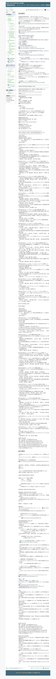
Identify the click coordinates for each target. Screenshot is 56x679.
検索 (14, 12)
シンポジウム (12, 24)
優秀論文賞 (11, 36)
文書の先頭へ (47, 668)
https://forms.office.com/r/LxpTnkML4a (28, 122)
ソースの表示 (10, 9)
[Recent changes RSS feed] (25, 674)
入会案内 (9, 53)
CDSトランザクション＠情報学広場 (11, 86)
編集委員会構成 (11, 82)
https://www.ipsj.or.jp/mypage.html (27, 71)
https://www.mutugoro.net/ (25, 103)
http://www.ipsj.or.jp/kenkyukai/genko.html (29, 576)
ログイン (48, 9)
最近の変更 (34, 9)
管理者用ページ (11, 93)
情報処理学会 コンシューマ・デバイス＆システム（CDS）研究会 (28, 5)
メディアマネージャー (37, 668)
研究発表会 (11, 23)
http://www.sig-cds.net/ (25, 22)
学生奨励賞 (11, 34)
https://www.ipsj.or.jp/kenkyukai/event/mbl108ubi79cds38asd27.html (34, 23)
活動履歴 (9, 19)
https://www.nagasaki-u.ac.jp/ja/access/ (28, 47)
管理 (29, 9)
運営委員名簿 (10, 51)
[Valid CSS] (31, 674)
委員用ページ (10, 91)
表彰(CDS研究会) (11, 31)
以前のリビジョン (19, 668)
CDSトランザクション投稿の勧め (11, 77)
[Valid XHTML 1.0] (37, 674)
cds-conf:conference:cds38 (15, 3)
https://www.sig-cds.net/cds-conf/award (29, 542)
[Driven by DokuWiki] (19, 674)
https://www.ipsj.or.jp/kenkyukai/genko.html (32, 517)
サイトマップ (41, 9)
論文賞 (9, 74)
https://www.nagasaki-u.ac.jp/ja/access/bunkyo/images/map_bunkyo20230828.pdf (31, 54)
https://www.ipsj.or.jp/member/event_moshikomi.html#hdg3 (32, 82)
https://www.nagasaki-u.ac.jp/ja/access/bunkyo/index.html (32, 48)
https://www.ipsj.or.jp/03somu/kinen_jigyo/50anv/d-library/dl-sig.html (34, 650)
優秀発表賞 (11, 33)
